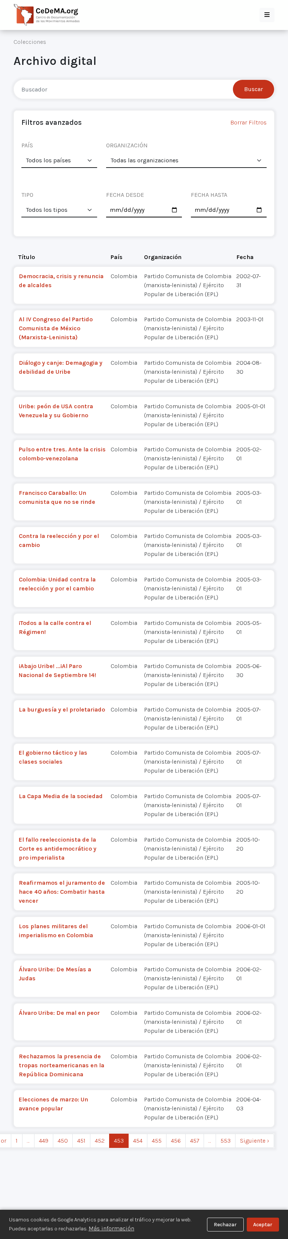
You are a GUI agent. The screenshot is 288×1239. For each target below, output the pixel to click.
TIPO (27, 194)
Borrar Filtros (248, 122)
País (117, 257)
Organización (163, 257)
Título (26, 257)
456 (176, 1140)
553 (225, 1140)
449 (43, 1140)
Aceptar (262, 1224)
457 (194, 1140)
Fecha (245, 257)
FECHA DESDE (125, 194)
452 (100, 1140)
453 (119, 1140)
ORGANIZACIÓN (127, 145)
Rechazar (225, 1224)
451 (81, 1140)
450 (63, 1140)
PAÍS (27, 145)
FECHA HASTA (209, 194)
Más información (111, 1228)
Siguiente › (254, 1140)
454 (137, 1140)
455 (157, 1140)
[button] (267, 15)
